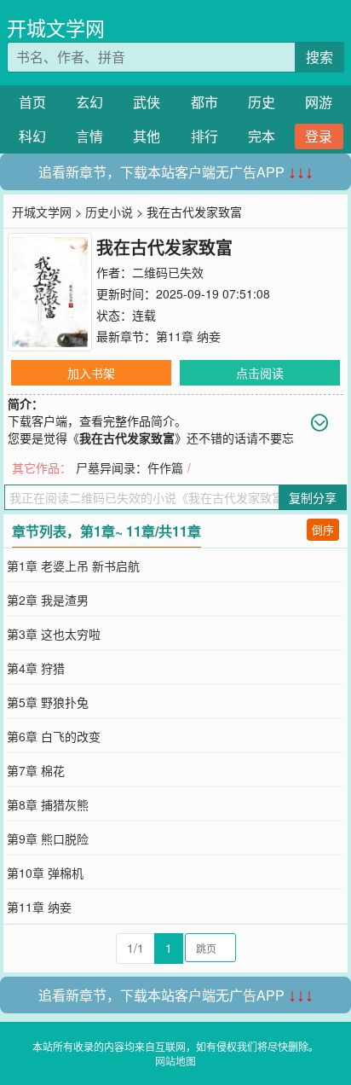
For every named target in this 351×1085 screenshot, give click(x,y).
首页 (32, 102)
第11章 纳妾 (188, 336)
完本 (261, 136)
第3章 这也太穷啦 (54, 633)
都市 (204, 102)
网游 (318, 102)
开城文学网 (56, 28)
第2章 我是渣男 (48, 599)
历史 (261, 102)
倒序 (323, 529)
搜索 (319, 57)
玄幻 (89, 102)
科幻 (32, 136)
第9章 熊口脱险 (48, 838)
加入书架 (91, 372)
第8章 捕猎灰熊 (48, 804)
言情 (89, 136)
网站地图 (175, 1060)
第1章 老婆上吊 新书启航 (73, 565)
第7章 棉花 (36, 770)
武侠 (146, 102)
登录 (318, 136)
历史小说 (109, 211)
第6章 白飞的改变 (54, 736)
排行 (204, 136)
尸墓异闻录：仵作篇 (129, 467)
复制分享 (313, 497)
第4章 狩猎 (36, 667)
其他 (146, 136)
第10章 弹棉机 (45, 872)
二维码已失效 (168, 272)
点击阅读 (260, 372)
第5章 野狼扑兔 (48, 702)
